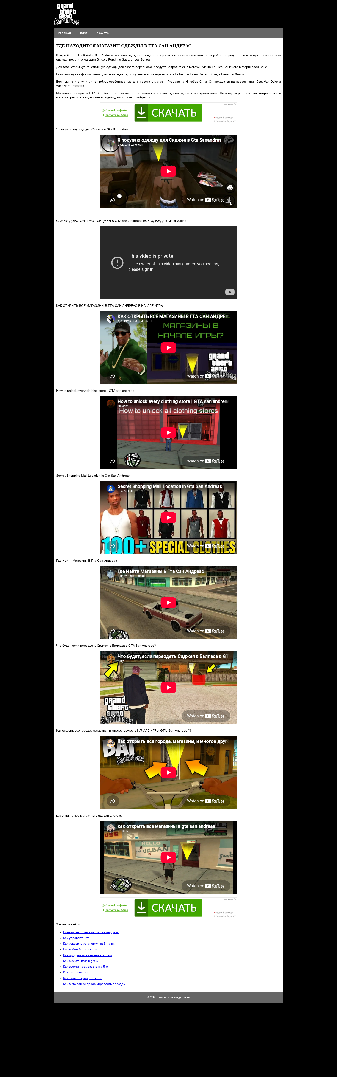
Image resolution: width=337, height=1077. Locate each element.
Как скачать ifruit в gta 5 (80, 961)
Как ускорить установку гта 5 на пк (88, 943)
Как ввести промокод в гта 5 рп (86, 966)
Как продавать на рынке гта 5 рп (87, 955)
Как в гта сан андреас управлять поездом (94, 984)
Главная (64, 33)
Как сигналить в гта (77, 972)
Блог (83, 33)
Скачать (103, 33)
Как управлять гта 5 (77, 938)
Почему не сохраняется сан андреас (91, 932)
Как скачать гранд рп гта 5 (82, 978)
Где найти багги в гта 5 (80, 949)
